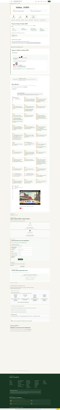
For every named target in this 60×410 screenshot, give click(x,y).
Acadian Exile (19, 385)
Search (36, 1)
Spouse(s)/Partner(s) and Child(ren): (16, 39)
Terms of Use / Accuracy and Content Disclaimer (14, 407)
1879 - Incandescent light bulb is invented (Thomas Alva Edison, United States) (18, 107)
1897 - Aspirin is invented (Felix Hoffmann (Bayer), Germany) (29, 116)
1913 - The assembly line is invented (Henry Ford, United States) (41, 144)
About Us (36, 386)
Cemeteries (11, 383)
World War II (27, 385)
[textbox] (15, 266)
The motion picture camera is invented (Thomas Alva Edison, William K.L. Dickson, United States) (18, 119)
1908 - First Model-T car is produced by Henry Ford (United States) (41, 135)
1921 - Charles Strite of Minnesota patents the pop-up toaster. (17, 153)
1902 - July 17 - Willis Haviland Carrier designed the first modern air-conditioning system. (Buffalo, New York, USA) (18, 128)
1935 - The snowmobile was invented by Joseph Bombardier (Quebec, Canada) (41, 169)
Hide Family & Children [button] (14, 52)
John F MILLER (18, 41)
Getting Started (36, 384)
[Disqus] (30, 341)
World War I (27, 384)
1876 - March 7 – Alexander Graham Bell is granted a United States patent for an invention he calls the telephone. (30, 100)
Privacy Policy (21, 407)
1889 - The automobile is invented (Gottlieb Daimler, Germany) (41, 107)
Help (43, 1)
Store (46, 1)
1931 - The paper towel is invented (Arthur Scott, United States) (17, 169)
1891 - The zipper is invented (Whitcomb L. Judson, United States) (18, 116)
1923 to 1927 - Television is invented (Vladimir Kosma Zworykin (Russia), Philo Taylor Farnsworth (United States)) (30, 153)
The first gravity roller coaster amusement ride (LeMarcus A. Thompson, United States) (29, 110)
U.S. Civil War (27, 383)
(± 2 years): (14, 253)
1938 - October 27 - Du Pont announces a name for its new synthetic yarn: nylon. (28, 182)
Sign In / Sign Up (45, 383)
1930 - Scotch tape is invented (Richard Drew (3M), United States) (29, 160)
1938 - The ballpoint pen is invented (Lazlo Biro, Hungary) (41, 176)
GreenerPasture (12, 3)
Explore (39, 1)
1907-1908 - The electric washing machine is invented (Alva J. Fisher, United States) (29, 136)
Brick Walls (36, 385)
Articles (41, 1)
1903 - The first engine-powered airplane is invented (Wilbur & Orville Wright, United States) (30, 127)
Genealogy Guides (37, 383)
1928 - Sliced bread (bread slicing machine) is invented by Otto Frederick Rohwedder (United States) (18, 160)
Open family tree (42, 29)
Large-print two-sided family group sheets (30, 236)
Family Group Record (30, 232)
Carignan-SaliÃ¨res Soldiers (21, 384)
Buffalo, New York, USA (23, 66)
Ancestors (15, 3)
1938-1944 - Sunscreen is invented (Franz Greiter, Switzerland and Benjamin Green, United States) (17, 182)
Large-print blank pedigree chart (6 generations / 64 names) (30, 228)
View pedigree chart (42, 30)
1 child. (28, 41)
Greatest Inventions (28, 387)
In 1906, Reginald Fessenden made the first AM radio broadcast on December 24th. (18, 136)
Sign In (49, 1)
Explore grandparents (24, 29)
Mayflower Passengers (20, 386)
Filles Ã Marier (19, 383)
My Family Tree (11, 384)
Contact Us (36, 387)
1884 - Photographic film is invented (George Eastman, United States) (29, 107)
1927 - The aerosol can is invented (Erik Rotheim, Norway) (41, 153)
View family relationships (34, 29)
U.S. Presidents (28, 386)
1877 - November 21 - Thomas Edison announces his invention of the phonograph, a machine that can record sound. (41, 100)
